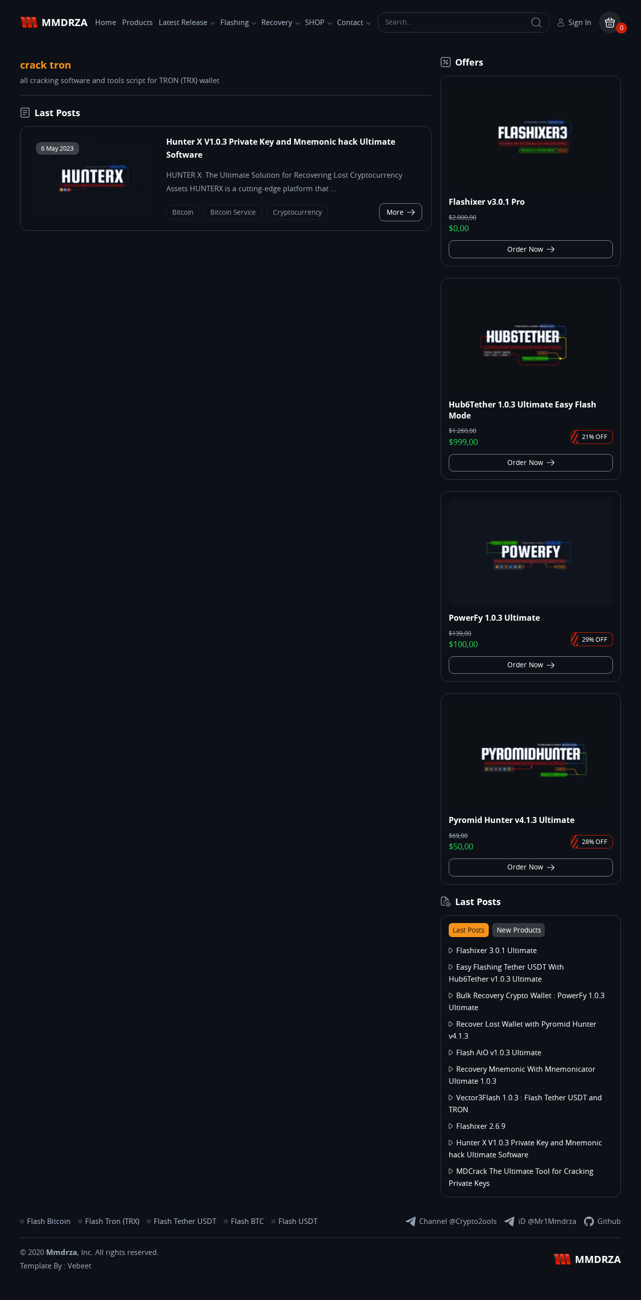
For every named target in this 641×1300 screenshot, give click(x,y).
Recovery (276, 22)
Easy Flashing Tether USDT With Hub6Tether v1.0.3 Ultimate (506, 973)
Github (609, 1221)
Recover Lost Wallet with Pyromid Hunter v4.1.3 (522, 1030)
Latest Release (183, 22)
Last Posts (468, 930)
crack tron (45, 65)
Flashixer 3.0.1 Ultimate (496, 950)
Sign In (579, 22)
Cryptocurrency (297, 212)
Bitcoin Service (233, 212)
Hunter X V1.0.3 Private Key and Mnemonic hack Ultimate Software (525, 1148)
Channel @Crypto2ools (458, 1221)
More (395, 212)
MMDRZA (65, 22)
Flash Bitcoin (49, 1221)
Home (105, 22)
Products (137, 22)
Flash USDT (297, 1221)
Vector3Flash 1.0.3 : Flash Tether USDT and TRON (525, 1103)
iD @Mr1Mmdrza (547, 1221)
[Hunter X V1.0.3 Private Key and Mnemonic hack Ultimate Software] (92, 176)
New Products (519, 930)
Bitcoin (182, 212)
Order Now (525, 249)
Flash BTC (247, 1221)
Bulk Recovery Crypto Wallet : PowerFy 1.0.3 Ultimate (526, 1001)
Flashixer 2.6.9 (480, 1126)
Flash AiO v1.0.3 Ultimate (498, 1052)
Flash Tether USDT (185, 1221)
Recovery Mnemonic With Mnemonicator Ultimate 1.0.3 (522, 1075)
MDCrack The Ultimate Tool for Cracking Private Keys (521, 1177)
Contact (350, 22)
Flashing (234, 22)
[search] (536, 22)
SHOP (315, 22)
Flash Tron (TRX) (112, 1221)
